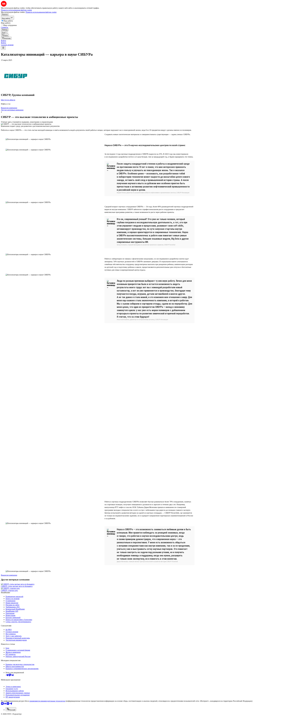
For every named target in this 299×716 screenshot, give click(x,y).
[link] (5, 35)
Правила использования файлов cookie (41, 12)
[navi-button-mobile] (3, 48)
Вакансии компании (9, 108)
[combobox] (11, 709)
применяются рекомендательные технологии (47, 701)
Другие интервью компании (12, 110)
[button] (3, 41)
